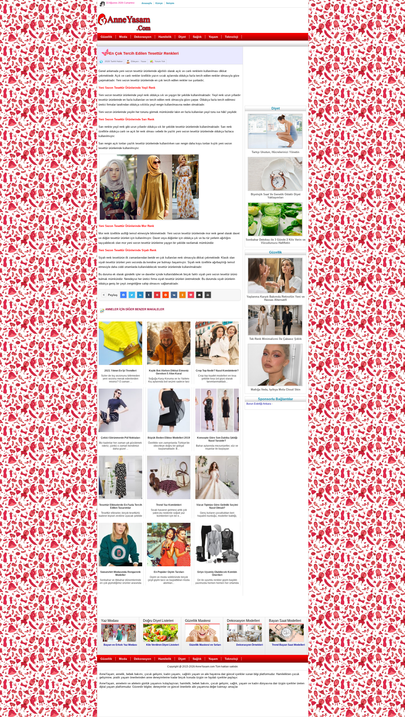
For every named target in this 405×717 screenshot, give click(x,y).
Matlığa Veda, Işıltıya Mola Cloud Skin (275, 389)
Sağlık (197, 36)
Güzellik (106, 36)
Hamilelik (164, 36)
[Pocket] (191, 294)
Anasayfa (147, 3)
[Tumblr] (148, 294)
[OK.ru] (182, 294)
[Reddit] (165, 294)
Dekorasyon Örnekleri (249, 644)
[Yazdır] (207, 294)
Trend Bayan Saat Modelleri (288, 644)
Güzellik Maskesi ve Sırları (205, 644)
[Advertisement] (230, 20)
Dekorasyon (142, 36)
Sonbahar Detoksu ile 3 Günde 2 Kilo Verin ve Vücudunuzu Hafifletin (275, 241)
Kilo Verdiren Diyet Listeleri (162, 644)
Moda (123, 36)
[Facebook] (123, 294)
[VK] (174, 294)
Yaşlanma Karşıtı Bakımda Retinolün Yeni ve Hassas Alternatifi (276, 298)
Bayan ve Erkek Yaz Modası (120, 644)
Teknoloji (231, 36)
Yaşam (213, 36)
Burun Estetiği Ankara (258, 403)
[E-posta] (199, 294)
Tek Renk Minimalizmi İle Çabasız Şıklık (275, 338)
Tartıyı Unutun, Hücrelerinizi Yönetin (275, 152)
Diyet (182, 36)
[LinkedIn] (140, 294)
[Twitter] (131, 294)
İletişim (170, 3)
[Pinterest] (157, 294)
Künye (159, 3)
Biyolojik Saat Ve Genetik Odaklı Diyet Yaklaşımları (275, 196)
